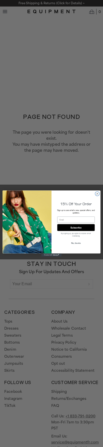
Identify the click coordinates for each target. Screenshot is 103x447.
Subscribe (76, 227)
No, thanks (75, 243)
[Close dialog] (97, 193)
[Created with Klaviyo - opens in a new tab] (52, 255)
